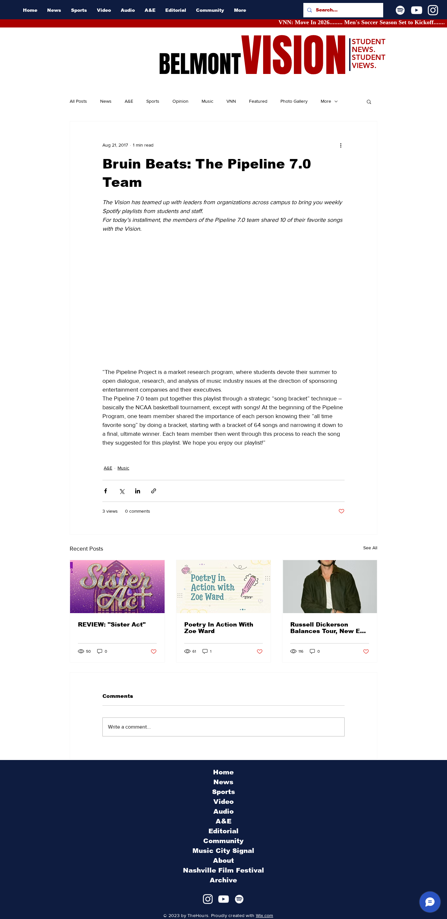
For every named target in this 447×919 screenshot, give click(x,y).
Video (223, 801)
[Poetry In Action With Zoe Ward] (223, 586)
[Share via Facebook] (105, 491)
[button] (369, 101)
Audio (223, 811)
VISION (294, 56)
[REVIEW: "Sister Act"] (117, 586)
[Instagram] (433, 10)
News (106, 101)
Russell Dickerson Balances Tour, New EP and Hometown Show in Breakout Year (328, 627)
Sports (152, 101)
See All (370, 547)
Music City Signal (223, 850)
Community (223, 840)
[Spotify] (400, 10)
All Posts (78, 101)
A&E (129, 101)
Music (207, 101)
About (223, 860)
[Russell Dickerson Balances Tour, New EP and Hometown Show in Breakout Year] (329, 586)
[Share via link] (154, 491)
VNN (231, 101)
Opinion (180, 101)
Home (223, 772)
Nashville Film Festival (223, 870)
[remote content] (223, 305)
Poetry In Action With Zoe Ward (218, 627)
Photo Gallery (294, 101)
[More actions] (341, 145)
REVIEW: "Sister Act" (112, 624)
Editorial (223, 831)
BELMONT (200, 64)
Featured (258, 101)
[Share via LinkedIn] (137, 491)
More (326, 101)
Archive (223, 880)
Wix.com (264, 915)
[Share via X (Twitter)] (121, 491)
